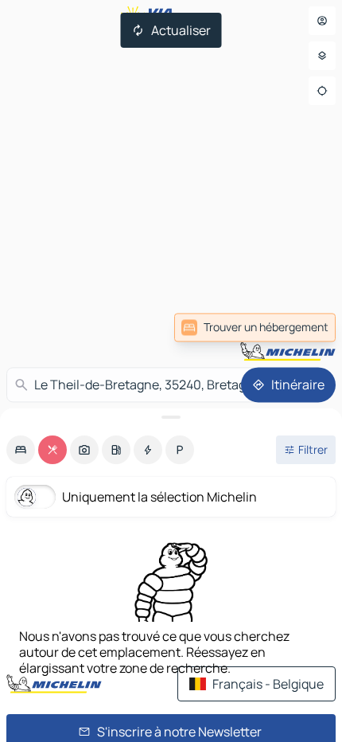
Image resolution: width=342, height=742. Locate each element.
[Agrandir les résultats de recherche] (171, 417)
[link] (255, 327)
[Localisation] (322, 90)
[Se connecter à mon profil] (322, 20)
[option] (20, 449)
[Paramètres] (322, 55)
